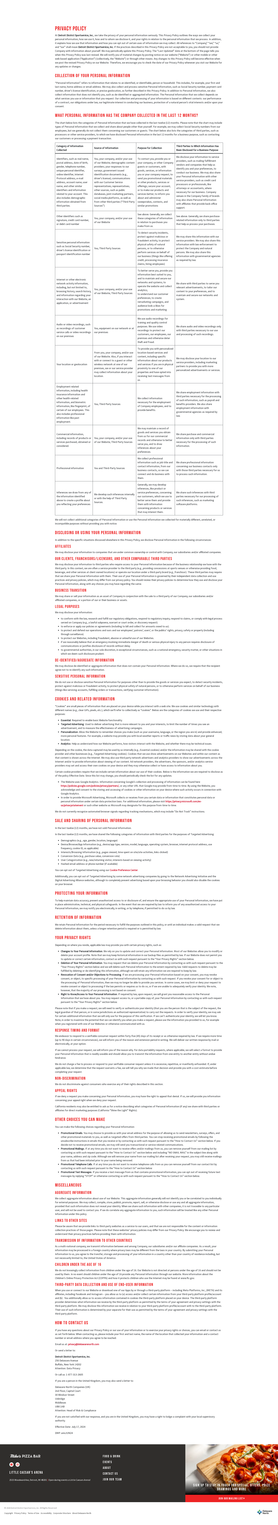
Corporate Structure (62, 1513)
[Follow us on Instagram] (17, 1464)
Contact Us (110, 1474)
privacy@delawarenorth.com (83, 1344)
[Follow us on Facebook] (11, 1464)
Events (107, 1462)
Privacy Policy (20, 1513)
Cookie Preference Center (124, 870)
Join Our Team (112, 1479)
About (107, 1468)
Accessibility (46, 1513)
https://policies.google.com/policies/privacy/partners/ (90, 785)
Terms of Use (33, 1513)
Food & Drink (111, 1456)
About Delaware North (81, 1513)
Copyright (8, 1513)
